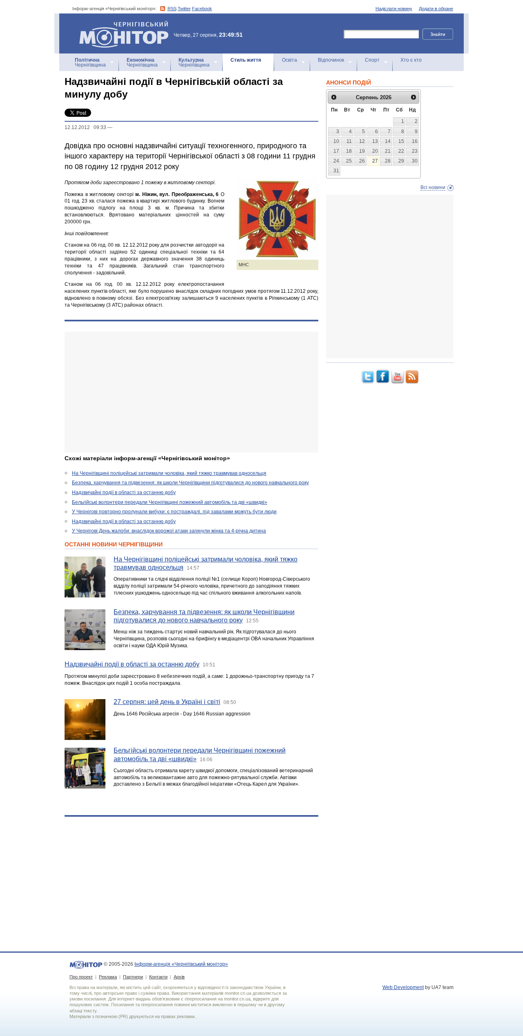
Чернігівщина (90, 62)
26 (362, 161)
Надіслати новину (393, 8)
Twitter (184, 8)
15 (401, 141)
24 (336, 161)
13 (375, 141)
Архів (179, 976)
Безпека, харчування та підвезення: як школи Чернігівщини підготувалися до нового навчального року (190, 483)
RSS (172, 8)
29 (401, 161)
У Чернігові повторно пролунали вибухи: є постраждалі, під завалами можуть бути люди (174, 512)
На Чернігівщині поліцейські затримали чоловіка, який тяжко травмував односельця (169, 473)
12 (362, 141)
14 (388, 141)
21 (388, 151)
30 (415, 161)
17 (336, 151)
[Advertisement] (191, 392)
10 (336, 141)
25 (349, 161)
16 (415, 141)
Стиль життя (245, 60)
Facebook (202, 8)
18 (349, 151)
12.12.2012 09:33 (85, 127)
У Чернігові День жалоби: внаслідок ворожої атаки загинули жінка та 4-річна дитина (169, 531)
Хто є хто (411, 60)
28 (388, 161)
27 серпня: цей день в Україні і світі (167, 701)
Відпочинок (331, 60)
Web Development (403, 987)
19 (362, 151)
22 (401, 151)
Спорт (372, 60)
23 (415, 151)
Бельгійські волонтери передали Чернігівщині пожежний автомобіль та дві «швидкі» (169, 502)
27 (375, 161)
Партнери (133, 976)
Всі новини (432, 187)
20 (375, 151)
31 (336, 171)
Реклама (108, 976)
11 (349, 141)
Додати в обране (436, 8)
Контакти (158, 976)
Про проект (81, 976)
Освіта (289, 60)
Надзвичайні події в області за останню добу (124, 492)
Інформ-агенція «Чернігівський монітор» (120, 24)
